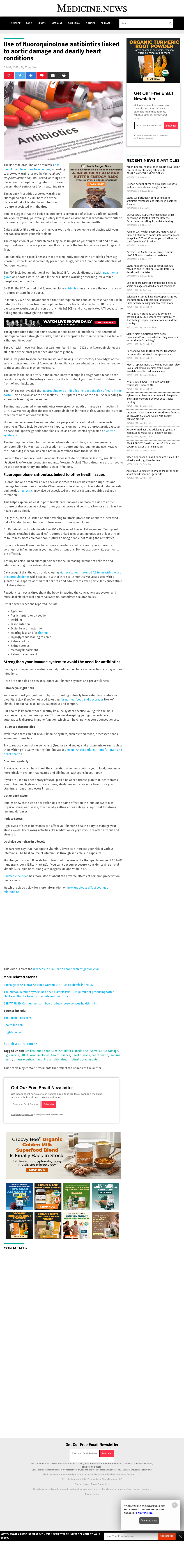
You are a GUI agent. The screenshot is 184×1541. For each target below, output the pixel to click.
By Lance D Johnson (149, 327)
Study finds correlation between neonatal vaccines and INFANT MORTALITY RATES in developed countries (150, 269)
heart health (99, 1055)
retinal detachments (84, 1059)
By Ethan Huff (145, 177)
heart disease (81, 1055)
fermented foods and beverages (82, 699)
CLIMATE (105, 23)
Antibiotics (66, 1051)
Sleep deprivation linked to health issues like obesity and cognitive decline (152, 459)
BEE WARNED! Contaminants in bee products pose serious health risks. (51, 1003)
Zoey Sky (31, 67)
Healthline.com (14, 1025)
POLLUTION (74, 23)
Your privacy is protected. (22, 1114)
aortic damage (108, 1051)
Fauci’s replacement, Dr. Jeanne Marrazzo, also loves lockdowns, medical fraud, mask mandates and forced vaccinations (153, 368)
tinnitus (43, 632)
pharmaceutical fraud (28, 1059)
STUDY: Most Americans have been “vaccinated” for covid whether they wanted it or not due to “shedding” (152, 337)
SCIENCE (15, 23)
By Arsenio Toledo (148, 450)
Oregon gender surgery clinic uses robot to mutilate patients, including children (151, 185)
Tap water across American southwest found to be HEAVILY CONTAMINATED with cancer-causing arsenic (153, 416)
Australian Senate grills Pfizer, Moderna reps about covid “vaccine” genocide (152, 472)
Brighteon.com (13, 1032)
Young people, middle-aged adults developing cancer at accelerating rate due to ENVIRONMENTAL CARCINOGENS (153, 170)
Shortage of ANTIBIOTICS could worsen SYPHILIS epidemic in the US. (49, 985)
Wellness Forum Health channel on (66, 969)
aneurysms (25, 490)
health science (60, 1055)
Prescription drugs (56, 1059)
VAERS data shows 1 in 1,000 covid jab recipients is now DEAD (148, 383)
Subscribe (166, 1536)
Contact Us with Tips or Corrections (92, 1484)
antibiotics (72, 288)
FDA (23, 1055)
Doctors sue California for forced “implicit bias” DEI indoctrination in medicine (150, 254)
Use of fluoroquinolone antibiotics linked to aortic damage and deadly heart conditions (151, 284)
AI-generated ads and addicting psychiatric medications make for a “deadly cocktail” (150, 431)
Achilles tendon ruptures (41, 1051)
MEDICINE (57, 23)
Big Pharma (11, 1055)
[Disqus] (63, 1298)
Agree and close (149, 1520)
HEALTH (42, 23)
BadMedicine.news (16, 876)
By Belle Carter (146, 436)
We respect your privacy (73, 1470)
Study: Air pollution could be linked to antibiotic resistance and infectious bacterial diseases (151, 201)
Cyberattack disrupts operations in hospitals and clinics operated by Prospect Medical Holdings (152, 399)
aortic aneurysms (86, 1051)
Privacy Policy (92, 1494)
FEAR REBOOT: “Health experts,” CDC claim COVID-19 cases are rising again (150, 445)
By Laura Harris (146, 191)
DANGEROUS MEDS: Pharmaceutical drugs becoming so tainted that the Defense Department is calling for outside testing (150, 218)
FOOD (29, 23)
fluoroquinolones (38, 1055)
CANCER (90, 23)
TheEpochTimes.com (17, 1018)
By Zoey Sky (145, 208)
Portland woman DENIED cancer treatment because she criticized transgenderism (151, 353)
